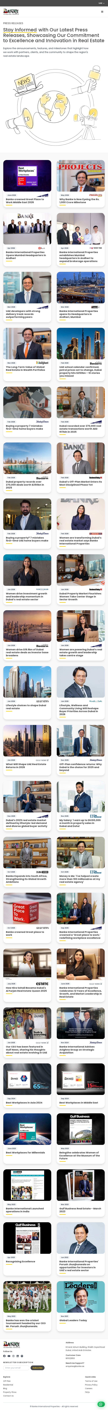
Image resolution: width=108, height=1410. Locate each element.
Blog (5, 1388)
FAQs (87, 1392)
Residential (8, 1384)
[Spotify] (22, 1356)
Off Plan (7, 1381)
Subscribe (37, 1368)
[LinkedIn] (18, 1356)
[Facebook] (4, 1356)
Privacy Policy (91, 1384)
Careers (88, 1388)
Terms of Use (91, 1381)
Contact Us (8, 1395)
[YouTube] (9, 1356)
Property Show (9, 1392)
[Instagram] (13, 1356)
